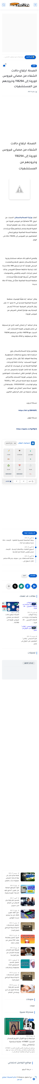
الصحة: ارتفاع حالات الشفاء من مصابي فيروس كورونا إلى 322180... (12, 619)
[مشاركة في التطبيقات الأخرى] (8, 586)
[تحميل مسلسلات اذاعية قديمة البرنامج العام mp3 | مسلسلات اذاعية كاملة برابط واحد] (28, 926)
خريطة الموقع (26, 1069)
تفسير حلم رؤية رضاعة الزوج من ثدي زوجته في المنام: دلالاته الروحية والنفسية (12, 990)
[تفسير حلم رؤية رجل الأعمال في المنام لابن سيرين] (28, 901)
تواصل (7, 481)
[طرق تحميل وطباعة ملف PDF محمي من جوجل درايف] (28, 939)
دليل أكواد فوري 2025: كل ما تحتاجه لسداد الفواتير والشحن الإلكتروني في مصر (12, 916)
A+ (23, 481)
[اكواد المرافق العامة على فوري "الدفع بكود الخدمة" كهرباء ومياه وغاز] (28, 889)
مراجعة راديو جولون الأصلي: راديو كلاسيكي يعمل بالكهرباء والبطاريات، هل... (13, 57)
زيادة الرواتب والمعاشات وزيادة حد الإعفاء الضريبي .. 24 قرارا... (29, 619)
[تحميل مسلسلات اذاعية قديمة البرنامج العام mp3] (28, 976)
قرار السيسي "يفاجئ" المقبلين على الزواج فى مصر (29, 641)
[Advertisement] (19, 33)
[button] (27, 586)
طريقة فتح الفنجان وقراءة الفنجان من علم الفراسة (12, 952)
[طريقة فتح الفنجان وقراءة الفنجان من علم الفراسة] (28, 951)
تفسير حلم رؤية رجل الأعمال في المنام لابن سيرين (12, 903)
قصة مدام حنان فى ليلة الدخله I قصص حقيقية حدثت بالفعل (12, 878)
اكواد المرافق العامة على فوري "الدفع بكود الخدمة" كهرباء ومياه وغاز (11, 891)
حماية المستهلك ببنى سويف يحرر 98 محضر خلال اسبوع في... (18, 560)
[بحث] (3, 4)
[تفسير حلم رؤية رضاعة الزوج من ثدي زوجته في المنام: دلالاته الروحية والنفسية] (28, 988)
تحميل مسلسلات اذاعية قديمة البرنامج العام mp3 (12, 977)
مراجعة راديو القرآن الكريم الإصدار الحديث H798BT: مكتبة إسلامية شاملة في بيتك (21, 1042)
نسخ (30, 481)
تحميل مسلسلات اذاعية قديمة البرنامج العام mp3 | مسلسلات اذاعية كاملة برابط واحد (12, 928)
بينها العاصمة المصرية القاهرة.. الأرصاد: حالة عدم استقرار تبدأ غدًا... (18, 542)
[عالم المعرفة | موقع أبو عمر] (19, 4)
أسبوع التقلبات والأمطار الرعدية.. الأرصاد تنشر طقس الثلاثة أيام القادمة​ (20, 551)
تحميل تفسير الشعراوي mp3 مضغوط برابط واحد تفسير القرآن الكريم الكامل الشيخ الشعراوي (12, 965)
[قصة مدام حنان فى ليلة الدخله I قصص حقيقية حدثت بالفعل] (28, 877)
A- (16, 481)
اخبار (34, 66)
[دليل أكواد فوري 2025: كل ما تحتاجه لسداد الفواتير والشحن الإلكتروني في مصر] (28, 914)
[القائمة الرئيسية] (35, 4)
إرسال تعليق (28, 663)
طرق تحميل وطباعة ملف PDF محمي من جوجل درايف (12, 940)
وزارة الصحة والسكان (23, 218)
